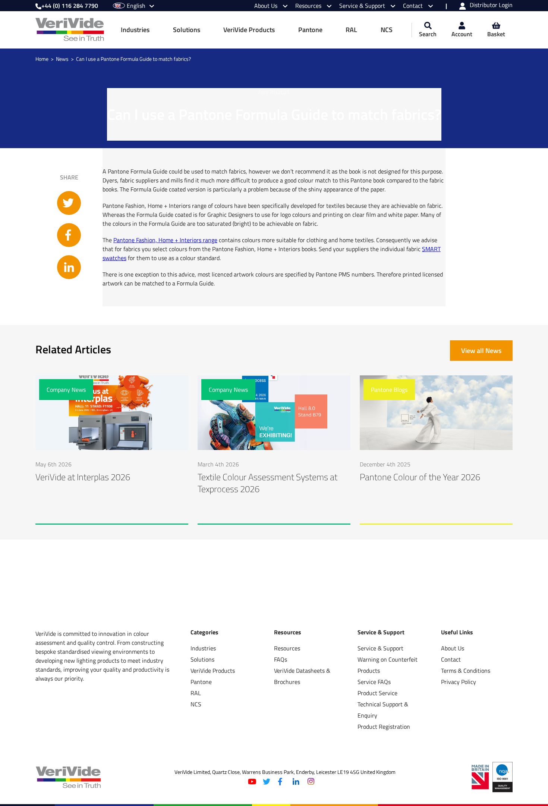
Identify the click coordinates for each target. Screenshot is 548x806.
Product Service (377, 692)
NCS (387, 30)
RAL (351, 30)
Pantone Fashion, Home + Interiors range (165, 239)
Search (428, 33)
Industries (135, 30)
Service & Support (363, 5)
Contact (413, 5)
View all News (481, 351)
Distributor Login (491, 5)
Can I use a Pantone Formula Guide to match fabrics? (133, 59)
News (62, 59)
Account (461, 33)
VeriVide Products (249, 30)
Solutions (186, 30)
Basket (496, 33)
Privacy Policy (458, 681)
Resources (309, 5)
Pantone (310, 30)
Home (41, 59)
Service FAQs (374, 681)
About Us (266, 5)
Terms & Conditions (465, 670)
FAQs (280, 659)
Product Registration (384, 726)
